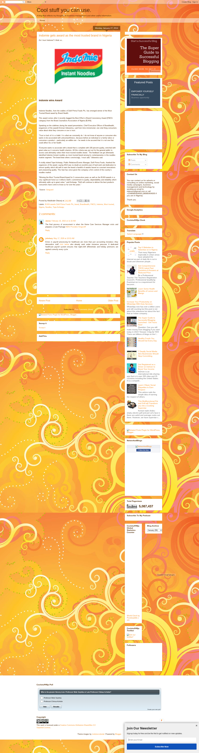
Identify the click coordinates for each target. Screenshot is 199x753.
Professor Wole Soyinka (52, 698)
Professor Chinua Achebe (53, 701)
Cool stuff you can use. (64, 10)
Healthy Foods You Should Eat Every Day (147, 339)
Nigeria (41, 207)
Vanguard (49, 190)
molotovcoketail (98, 734)
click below (64, 244)
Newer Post (44, 300)
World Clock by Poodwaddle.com (133, 618)
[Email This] (78, 200)
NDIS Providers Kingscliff (76, 227)
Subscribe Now (162, 746)
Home (42, 20)
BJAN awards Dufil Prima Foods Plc (59, 204)
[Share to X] (83, 200)
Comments (135, 164)
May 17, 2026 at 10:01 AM (64, 238)
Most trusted (109, 204)
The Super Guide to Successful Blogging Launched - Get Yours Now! (147, 321)
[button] (162, 728)
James (48, 221)
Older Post (113, 300)
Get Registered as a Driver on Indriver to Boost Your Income (146, 366)
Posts (132, 160)
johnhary (49, 238)
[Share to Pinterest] (88, 200)
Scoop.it (42, 328)
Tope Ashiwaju (58, 207)
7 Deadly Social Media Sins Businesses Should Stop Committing (148, 353)
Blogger (118, 734)
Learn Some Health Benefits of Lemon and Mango (147, 291)
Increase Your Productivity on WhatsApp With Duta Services (139, 303)
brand (77, 204)
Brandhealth (84, 204)
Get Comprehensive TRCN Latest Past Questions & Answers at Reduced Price (148, 269)
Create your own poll (153, 709)
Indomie (100, 204)
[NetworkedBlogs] (144, 446)
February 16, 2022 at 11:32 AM (64, 221)
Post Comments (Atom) (84, 309)
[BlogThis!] (80, 200)
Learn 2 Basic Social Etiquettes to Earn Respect (147, 387)
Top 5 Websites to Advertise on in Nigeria (147, 248)
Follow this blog (143, 450)
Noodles (48, 207)
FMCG (93, 204)
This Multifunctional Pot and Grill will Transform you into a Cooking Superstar (148, 404)
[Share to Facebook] (85, 200)
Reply (47, 230)
